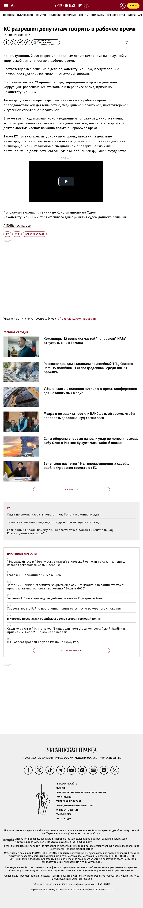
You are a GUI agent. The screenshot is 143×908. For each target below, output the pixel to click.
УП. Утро (41, 15)
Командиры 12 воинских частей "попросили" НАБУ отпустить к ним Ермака (85, 341)
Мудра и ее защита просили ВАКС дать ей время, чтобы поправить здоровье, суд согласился (89, 416)
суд (17, 234)
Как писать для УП (67, 810)
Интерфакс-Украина (57, 841)
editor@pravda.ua (82, 878)
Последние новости (22, 553)
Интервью (69, 15)
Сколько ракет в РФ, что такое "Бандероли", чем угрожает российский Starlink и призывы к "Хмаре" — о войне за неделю (66, 630)
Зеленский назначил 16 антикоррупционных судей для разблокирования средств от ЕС (88, 465)
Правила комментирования (78, 318)
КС (7, 234)
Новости (8, 15)
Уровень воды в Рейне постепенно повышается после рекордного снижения (64, 608)
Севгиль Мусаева (83, 875)
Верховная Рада (34, 234)
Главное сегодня (15, 332)
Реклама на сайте (66, 783)
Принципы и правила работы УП (75, 805)
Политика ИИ (64, 796)
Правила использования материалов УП (81, 792)
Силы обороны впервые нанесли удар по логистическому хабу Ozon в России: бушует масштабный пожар (91, 440)
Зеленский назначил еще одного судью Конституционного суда (53, 522)
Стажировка (63, 814)
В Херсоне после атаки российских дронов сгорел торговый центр (54, 619)
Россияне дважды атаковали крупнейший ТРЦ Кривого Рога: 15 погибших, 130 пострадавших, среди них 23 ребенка (88, 368)
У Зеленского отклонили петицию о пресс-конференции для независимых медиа (90, 391)
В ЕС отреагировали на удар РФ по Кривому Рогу (43, 642)
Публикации (25, 15)
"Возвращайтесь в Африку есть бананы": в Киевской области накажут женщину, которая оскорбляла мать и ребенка (66, 563)
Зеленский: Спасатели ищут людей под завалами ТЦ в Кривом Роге (54, 598)
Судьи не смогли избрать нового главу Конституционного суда (53, 514)
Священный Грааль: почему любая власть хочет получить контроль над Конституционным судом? (60, 531)
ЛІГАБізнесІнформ (17, 225)
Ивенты (84, 15)
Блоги (132, 15)
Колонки (55, 15)
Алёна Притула (129, 875)
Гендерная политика (68, 801)
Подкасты (97, 15)
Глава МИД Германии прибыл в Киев (34, 575)
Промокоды (63, 818)
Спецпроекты (116, 15)
